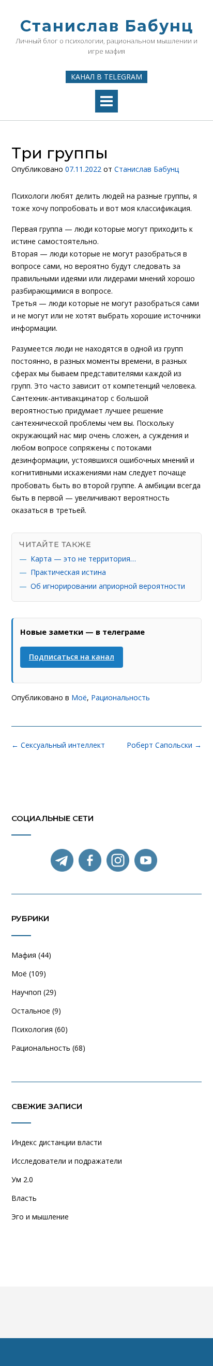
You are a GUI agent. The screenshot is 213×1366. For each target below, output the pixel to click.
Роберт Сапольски (164, 745)
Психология (32, 1029)
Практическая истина (68, 572)
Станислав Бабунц (106, 26)
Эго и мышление (40, 1217)
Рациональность (120, 697)
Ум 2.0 (22, 1179)
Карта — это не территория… (83, 559)
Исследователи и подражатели (66, 1161)
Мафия (23, 955)
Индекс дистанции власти (56, 1142)
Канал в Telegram (106, 77)
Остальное (30, 1011)
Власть (24, 1198)
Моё (79, 697)
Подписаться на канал (71, 657)
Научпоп (26, 992)
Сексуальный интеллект (58, 745)
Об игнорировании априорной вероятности (108, 586)
